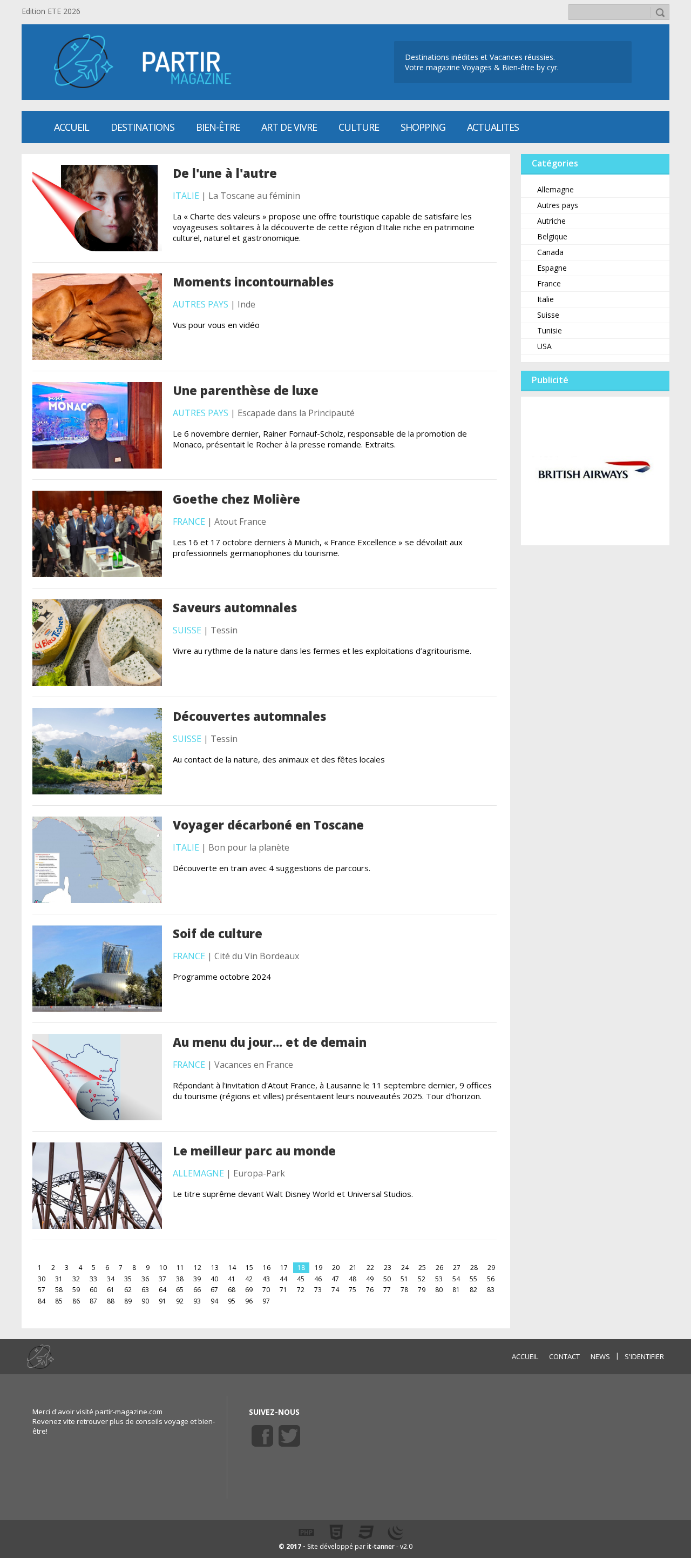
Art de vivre (289, 127)
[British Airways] (595, 470)
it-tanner (381, 1546)
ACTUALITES (493, 127)
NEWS (600, 1356)
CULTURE (358, 127)
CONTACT (564, 1356)
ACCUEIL (525, 1356)
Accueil (71, 127)
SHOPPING (423, 127)
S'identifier (644, 1356)
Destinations (142, 127)
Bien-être (218, 127)
